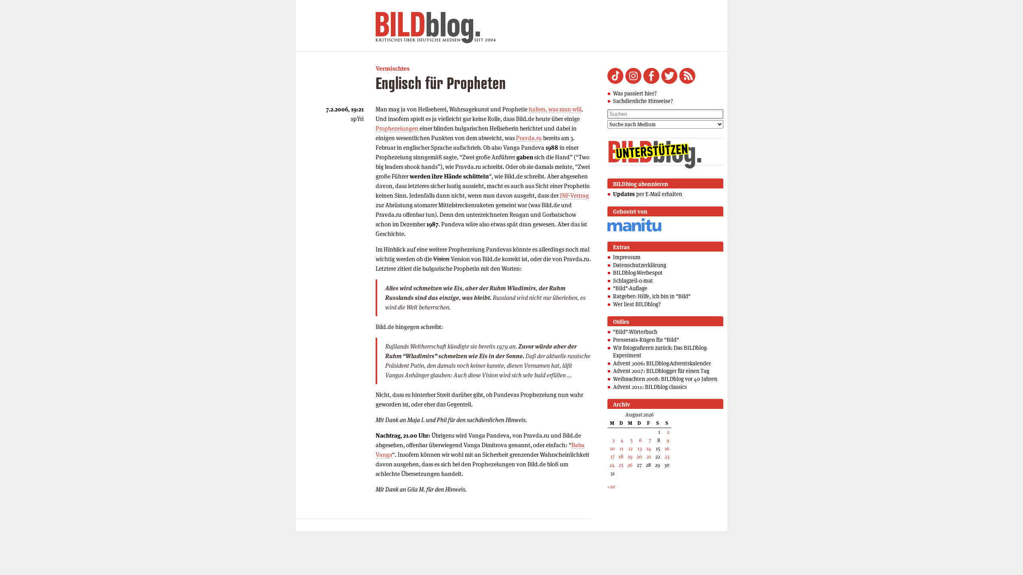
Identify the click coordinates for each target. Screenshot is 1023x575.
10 (612, 448)
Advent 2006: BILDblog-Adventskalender (662, 363)
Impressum (627, 257)
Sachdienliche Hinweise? (643, 101)
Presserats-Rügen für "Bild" (646, 339)
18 (621, 456)
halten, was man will (555, 109)
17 (612, 456)
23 (667, 456)
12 (630, 448)
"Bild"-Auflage (630, 288)
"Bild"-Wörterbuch (635, 331)
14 (648, 448)
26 (630, 465)
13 (639, 448)
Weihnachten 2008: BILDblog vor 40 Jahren (665, 379)
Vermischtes (393, 68)
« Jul (611, 487)
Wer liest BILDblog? (637, 304)
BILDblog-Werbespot (638, 272)
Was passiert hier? (635, 93)
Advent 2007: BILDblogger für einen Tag (661, 371)
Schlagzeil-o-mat (633, 280)
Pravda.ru (529, 138)
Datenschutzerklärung (639, 265)
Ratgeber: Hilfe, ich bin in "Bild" (652, 296)
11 (621, 448)
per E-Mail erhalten (647, 194)
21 (649, 456)
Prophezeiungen (397, 128)
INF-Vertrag (574, 195)
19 (630, 456)
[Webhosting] (634, 230)
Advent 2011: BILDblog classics (650, 387)
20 (639, 456)
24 (612, 465)
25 (621, 465)
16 (667, 448)
